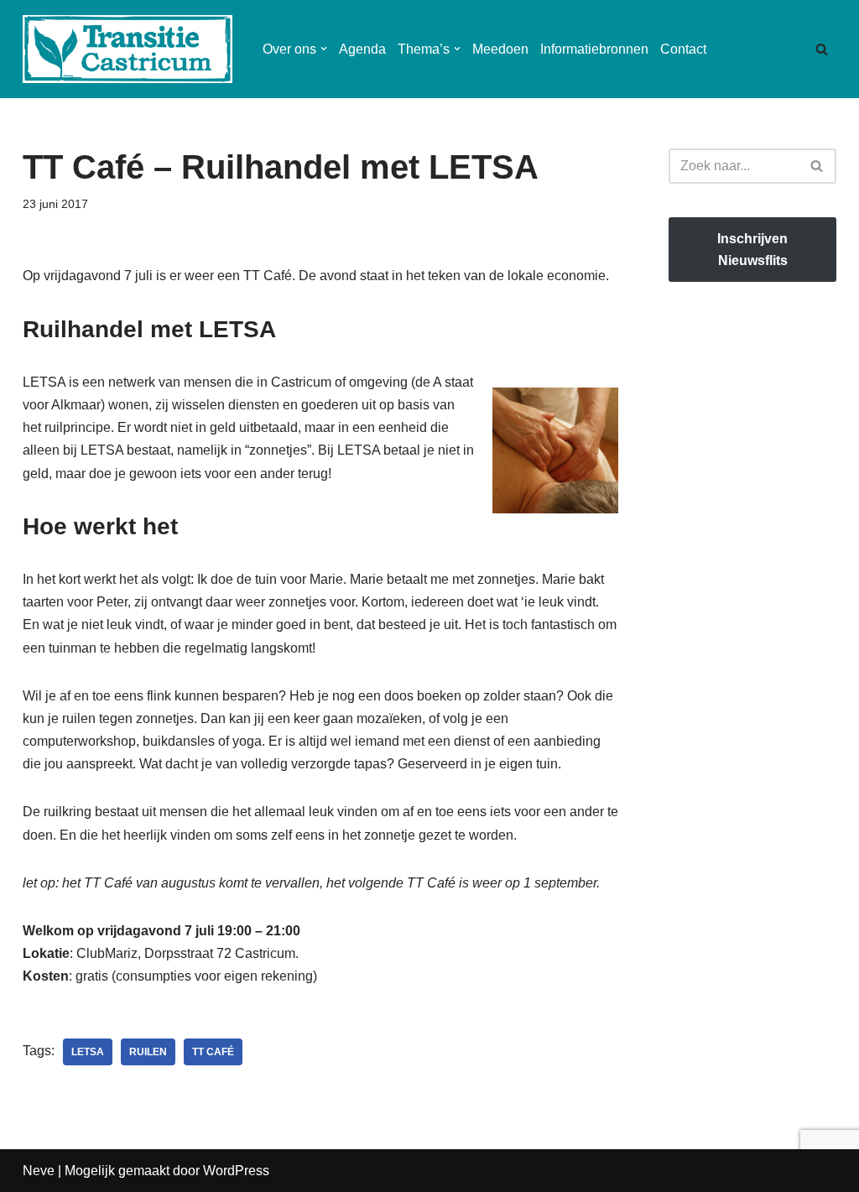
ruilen (148, 1052)
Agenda (362, 49)
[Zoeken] (821, 49)
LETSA (87, 1052)
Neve (39, 1170)
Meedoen (500, 49)
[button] (323, 48)
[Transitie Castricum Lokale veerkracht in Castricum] (127, 49)
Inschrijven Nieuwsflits (752, 250)
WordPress (236, 1170)
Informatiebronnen (594, 49)
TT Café (213, 1052)
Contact (683, 49)
